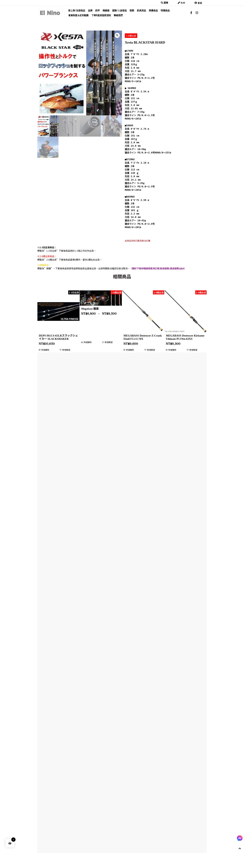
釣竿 (97, 10)
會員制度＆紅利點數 (78, 15)
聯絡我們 (118, 15)
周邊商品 (153, 10)
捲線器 (106, 10)
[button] (117, 35)
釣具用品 (141, 10)
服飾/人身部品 (119, 10)
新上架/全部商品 (76, 10)
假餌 (132, 10)
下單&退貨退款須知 (101, 15)
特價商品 (165, 10)
